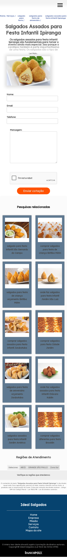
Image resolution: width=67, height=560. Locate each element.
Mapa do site (33, 530)
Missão (33, 521)
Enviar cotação (33, 191)
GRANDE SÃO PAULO (38, 467)
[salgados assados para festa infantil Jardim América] (17, 419)
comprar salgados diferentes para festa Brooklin (50, 439)
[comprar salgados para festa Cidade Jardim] (50, 324)
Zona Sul (54, 467)
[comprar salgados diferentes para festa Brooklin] (50, 419)
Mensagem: (16, 130)
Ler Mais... (33, 53)
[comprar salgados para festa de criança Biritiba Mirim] (50, 229)
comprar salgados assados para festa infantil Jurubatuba (17, 344)
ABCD (23, 467)
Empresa (33, 517)
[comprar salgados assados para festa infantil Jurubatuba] (17, 324)
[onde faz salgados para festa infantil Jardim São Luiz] (50, 275)
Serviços (33, 524)
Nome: (10, 94)
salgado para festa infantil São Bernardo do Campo (17, 249)
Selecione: (13, 467)
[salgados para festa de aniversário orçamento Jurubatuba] (17, 370)
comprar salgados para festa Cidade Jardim (50, 344)
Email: (10, 105)
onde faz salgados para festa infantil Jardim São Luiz (50, 296)
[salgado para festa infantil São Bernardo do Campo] (17, 229)
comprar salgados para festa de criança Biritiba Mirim (50, 249)
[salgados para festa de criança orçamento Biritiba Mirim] (17, 275)
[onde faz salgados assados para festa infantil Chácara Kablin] (50, 370)
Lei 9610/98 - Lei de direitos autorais (42, 489)
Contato (33, 527)
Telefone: (12, 117)
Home (33, 514)
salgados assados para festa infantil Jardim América (17, 439)
